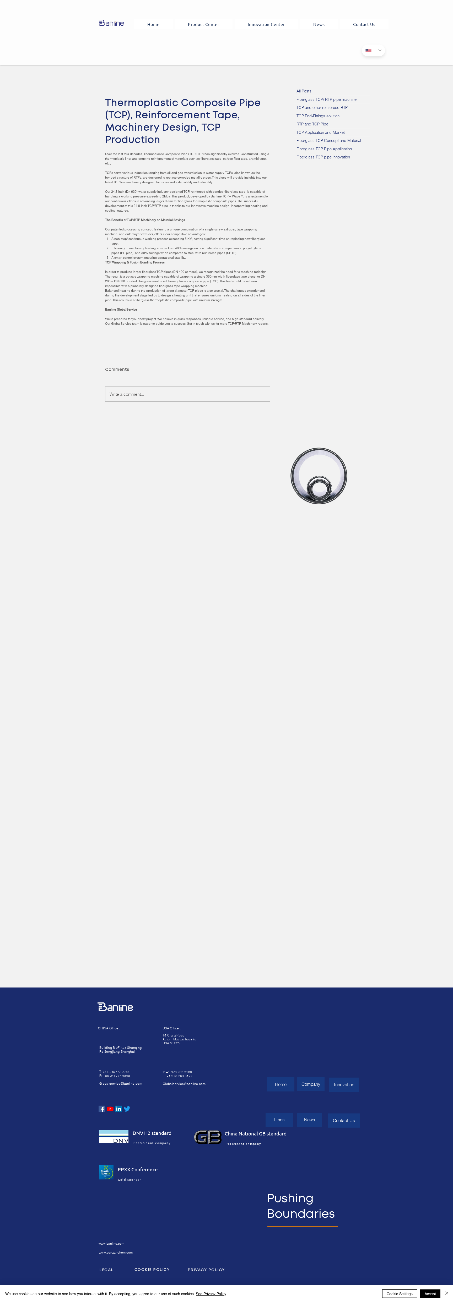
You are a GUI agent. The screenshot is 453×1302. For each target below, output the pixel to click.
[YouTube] (110, 1109)
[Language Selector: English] (373, 50)
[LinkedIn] (118, 1109)
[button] (204, 24)
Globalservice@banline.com (120, 1083)
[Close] (447, 1293)
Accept (430, 1293)
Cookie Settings (400, 1293)
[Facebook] (102, 1109)
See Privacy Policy (211, 1293)
